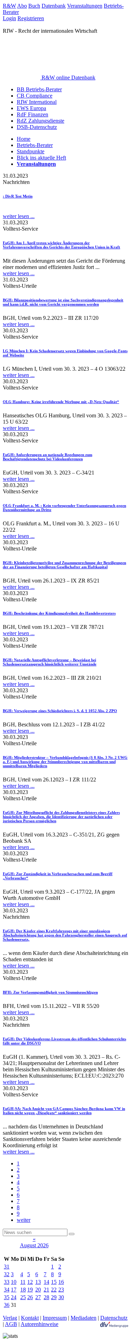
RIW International (37, 102)
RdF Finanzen (32, 114)
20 (38, 1290)
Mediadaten (83, 1318)
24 (13, 1297)
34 (6, 1290)
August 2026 (34, 1245)
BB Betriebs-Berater (39, 89)
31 (6, 1267)
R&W (9, 6)
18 (23, 1290)
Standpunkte (30, 151)
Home (23, 139)
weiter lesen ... (19, 216)
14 (46, 1282)
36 (6, 1305)
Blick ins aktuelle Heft (41, 158)
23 (61, 1290)
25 (23, 1297)
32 (6, 1274)
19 (30, 1290)
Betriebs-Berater (35, 145)
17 (13, 1290)
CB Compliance (34, 96)
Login (9, 18)
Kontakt (30, 1318)
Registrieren (30, 18)
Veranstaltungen (84, 6)
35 (6, 1297)
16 (61, 1282)
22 (54, 1290)
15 (54, 1282)
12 (30, 1282)
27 (38, 1297)
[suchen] (71, 1234)
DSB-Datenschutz (37, 127)
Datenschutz (114, 1318)
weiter (23, 1220)
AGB (11, 1324)
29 (54, 1297)
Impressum (55, 1318)
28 (46, 1297)
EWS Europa (31, 108)
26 (30, 1297)
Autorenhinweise (39, 1324)
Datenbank (54, 6)
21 (46, 1290)
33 (6, 1282)
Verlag (10, 1318)
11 (23, 1282)
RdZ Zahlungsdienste (40, 121)
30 (61, 1297)
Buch (34, 6)
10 (13, 1282)
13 (38, 1282)
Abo (22, 6)
